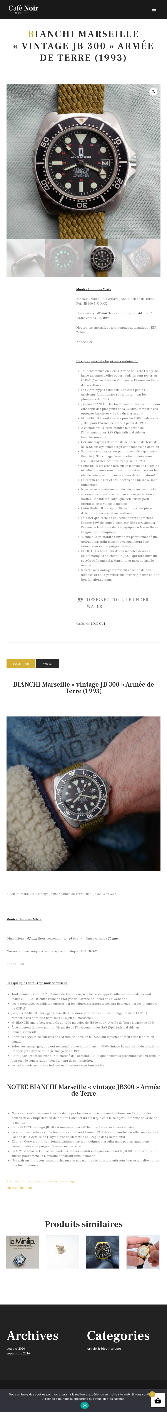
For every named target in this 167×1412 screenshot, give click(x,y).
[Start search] (125, 1040)
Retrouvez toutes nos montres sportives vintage (41, 1181)
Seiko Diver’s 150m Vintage (102, 1245)
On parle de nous (19, 1188)
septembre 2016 (18, 1353)
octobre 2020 (16, 1349)
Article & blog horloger (104, 1349)
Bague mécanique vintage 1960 (62, 1247)
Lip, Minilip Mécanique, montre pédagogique (22, 1249)
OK (85, 1405)
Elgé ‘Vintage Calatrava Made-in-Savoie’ (143, 1249)
